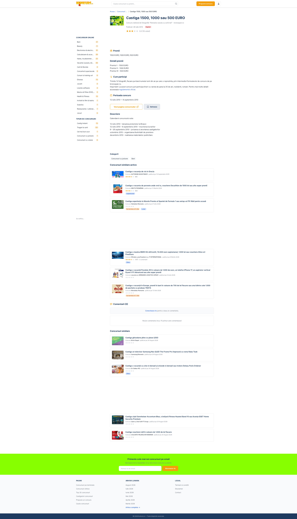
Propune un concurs (83, 500)
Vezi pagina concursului (124, 107)
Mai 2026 (129, 496)
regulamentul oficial (127, 89)
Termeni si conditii (182, 485)
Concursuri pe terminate (85, 485)
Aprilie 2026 (130, 500)
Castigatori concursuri (84, 496)
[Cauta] (176, 4)
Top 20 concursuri (83, 492)
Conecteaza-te (151, 311)
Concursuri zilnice (82, 489)
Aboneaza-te (170, 468)
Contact (178, 492)
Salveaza (153, 107)
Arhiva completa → (133, 507)
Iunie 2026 (130, 492)
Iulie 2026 (129, 489)
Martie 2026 (130, 504)
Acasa (112, 11)
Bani (133, 159)
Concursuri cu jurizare (122, 11)
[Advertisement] (87, 22)
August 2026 (130, 485)
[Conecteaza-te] (218, 3)
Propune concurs (206, 4)
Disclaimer (179, 489)
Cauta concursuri (82, 504)
